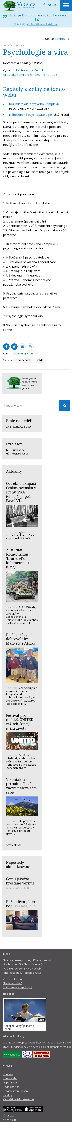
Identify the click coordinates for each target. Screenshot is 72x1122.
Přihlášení (15, 444)
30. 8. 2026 (25, 426)
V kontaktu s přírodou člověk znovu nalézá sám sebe (21, 786)
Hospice (22, 1042)
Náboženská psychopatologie (31, 114)
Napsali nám (10, 1082)
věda (40, 360)
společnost (23, 360)
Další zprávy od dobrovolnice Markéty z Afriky (21, 639)
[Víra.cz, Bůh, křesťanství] (19, 6)
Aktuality (14, 471)
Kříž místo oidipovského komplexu (34, 104)
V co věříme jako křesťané (18, 1099)
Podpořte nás (11, 1087)
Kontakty (8, 1074)
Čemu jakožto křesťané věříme (20, 881)
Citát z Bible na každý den (42, 24)
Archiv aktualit (14, 845)
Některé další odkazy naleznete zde (50, 1047)
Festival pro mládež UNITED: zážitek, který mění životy (20, 722)
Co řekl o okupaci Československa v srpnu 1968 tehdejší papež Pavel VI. (21, 492)
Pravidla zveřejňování (15, 1091)
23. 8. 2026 (12, 426)
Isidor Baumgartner (13, 45)
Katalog (7, 1095)
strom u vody (28, 385)
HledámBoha (19, 1047)
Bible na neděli (19, 420)
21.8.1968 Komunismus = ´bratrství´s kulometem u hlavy (19, 558)
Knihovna (62, 39)
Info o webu (10, 1078)
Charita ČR (9, 1042)
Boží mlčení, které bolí (22, 903)
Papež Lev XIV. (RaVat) (42, 1042)
